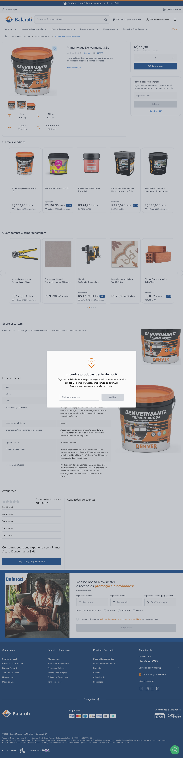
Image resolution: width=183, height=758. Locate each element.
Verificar (113, 397)
